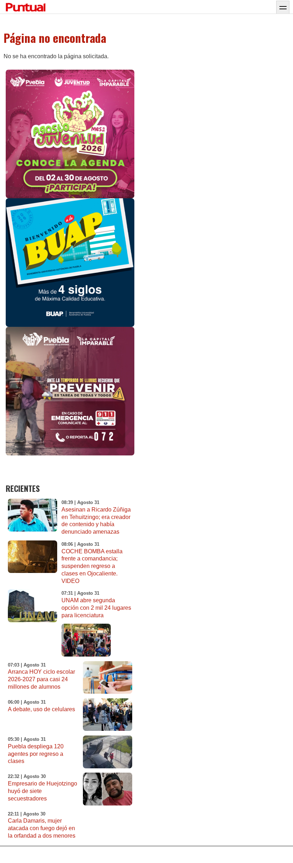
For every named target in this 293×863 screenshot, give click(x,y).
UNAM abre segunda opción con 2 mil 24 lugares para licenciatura (96, 607)
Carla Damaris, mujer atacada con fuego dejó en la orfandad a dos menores (41, 828)
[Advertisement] (208, 405)
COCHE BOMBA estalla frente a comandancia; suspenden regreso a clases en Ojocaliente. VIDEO (92, 566)
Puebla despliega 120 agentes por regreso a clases (36, 753)
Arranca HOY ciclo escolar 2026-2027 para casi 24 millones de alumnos (41, 679)
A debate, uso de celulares (41, 709)
